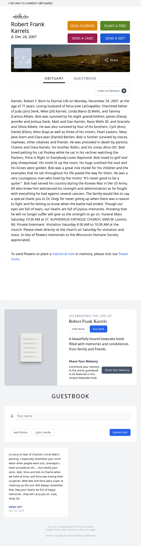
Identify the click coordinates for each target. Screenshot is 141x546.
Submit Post (120, 432)
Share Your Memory (117, 370)
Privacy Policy (60, 529)
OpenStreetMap (74, 535)
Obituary (54, 78)
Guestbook (85, 78)
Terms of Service (80, 529)
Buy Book (98, 329)
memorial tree (63, 254)
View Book (78, 329)
